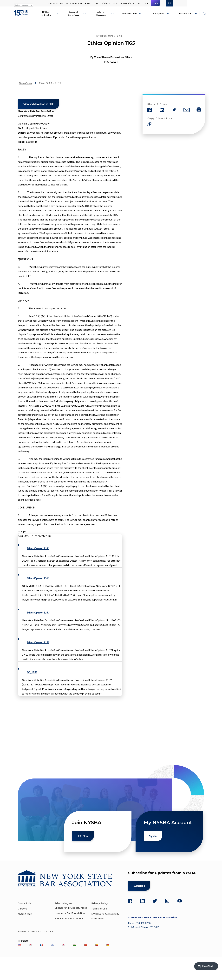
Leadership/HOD (102, 3)
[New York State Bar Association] (21, 15)
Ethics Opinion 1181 (38, 548)
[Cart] (205, 13)
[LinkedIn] (142, 901)
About (88, 3)
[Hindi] (74, 945)
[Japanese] (63, 945)
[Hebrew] (52, 945)
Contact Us (24, 903)
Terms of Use (99, 908)
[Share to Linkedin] (162, 110)
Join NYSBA (142, 3)
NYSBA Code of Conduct (69, 918)
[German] (107, 945)
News (115, 3)
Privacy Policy (99, 903)
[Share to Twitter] (174, 110)
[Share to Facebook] (149, 110)
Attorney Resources (101, 13)
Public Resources (129, 13)
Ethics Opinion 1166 (38, 578)
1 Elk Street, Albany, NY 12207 (143, 927)
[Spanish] (96, 945)
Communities (127, 3)
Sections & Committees (73, 13)
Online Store (185, 13)
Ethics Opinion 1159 (38, 642)
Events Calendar (74, 3)
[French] (41, 945)
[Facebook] (130, 901)
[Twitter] (155, 901)
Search (169, 3)
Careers (22, 908)
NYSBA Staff (25, 914)
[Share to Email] (186, 110)
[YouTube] (179, 901)
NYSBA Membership (45, 13)
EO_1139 (32, 672)
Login (155, 3)
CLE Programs (157, 13)
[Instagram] (167, 901)
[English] (19, 945)
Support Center (55, 3)
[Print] (199, 110)
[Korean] (30, 945)
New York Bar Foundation (70, 913)
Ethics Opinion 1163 (38, 612)
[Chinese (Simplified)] (85, 945)
